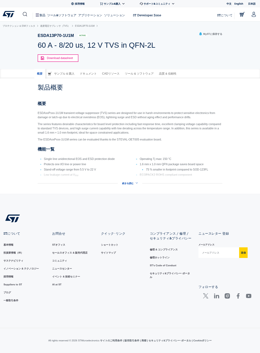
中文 (229, 3)
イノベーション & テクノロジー (21, 268)
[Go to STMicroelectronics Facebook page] (238, 297)
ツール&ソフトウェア (61, 15)
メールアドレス (206, 244)
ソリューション (114, 15)
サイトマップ (108, 252)
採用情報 (8, 276)
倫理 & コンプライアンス (164, 249)
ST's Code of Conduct (163, 265)
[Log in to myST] (254, 14)
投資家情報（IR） (13, 252)
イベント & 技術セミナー (66, 276)
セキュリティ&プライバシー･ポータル (170, 340)
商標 (144, 340)
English (238, 3)
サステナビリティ (13, 260)
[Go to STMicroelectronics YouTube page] (248, 297)
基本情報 (8, 244)
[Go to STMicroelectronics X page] (206, 297)
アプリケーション (90, 15)
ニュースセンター (62, 268)
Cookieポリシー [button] (202, 340)
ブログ (7, 292)
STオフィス (58, 244)
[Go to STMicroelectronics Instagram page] (227, 297)
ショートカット (109, 244)
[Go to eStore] (242, 14)
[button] (24, 14)
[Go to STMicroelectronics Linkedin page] (216, 297)
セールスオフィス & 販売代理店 (70, 252)
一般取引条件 (11, 300)
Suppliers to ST (13, 284)
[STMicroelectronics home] (9, 14)
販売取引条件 (132, 340)
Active (82, 35)
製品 (42, 15)
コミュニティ (59, 260)
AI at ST (57, 284)
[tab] (39, 73)
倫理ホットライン (160, 257)
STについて (225, 15)
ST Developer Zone (147, 15)
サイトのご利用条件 (111, 340)
